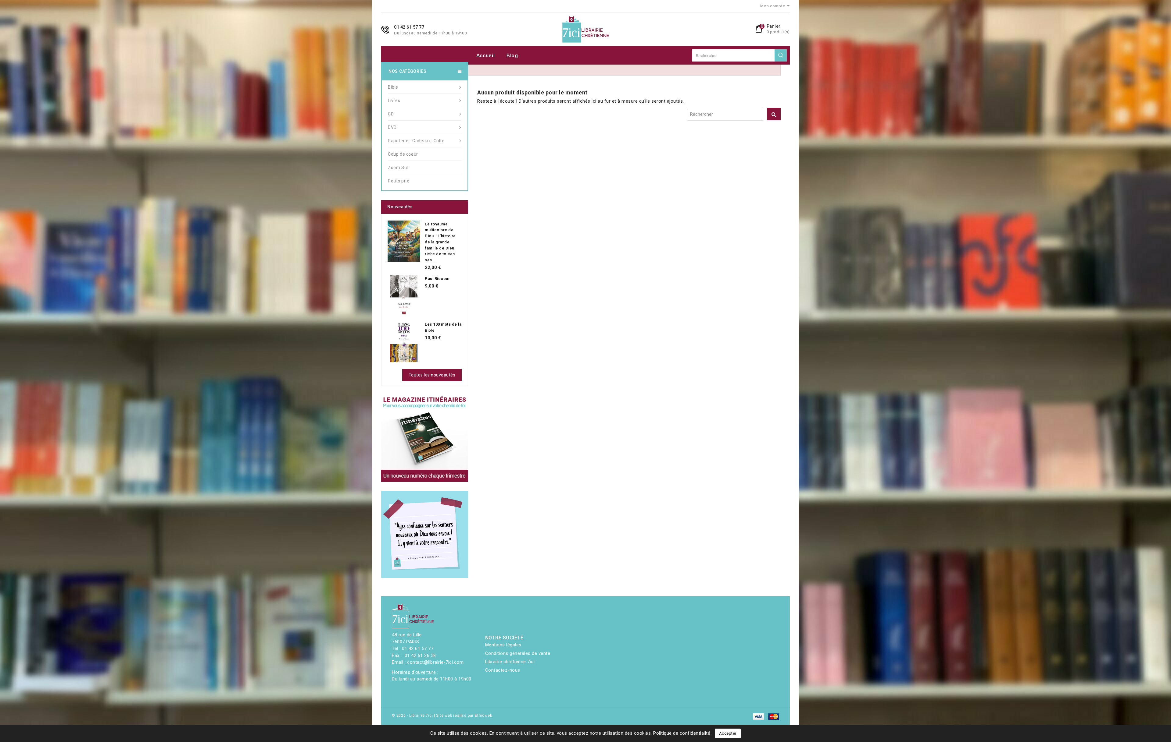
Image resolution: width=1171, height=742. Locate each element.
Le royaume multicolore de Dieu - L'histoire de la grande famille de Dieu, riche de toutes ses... (440, 242)
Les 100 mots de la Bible (443, 327)
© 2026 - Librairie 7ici (413, 715)
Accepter (727, 733)
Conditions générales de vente (517, 653)
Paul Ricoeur (437, 278)
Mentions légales (503, 645)
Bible (393, 87)
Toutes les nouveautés (432, 375)
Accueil (485, 55)
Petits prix (398, 180)
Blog (512, 55)
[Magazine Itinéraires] (424, 438)
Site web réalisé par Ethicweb (464, 715)
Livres (394, 100)
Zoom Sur (398, 167)
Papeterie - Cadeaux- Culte (416, 140)
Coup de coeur (403, 154)
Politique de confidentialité (681, 733)
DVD (392, 127)
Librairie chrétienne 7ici (510, 661)
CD (391, 113)
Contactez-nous (502, 670)
